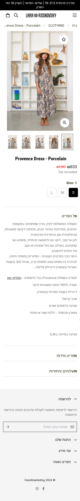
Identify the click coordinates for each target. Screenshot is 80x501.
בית (74, 25)
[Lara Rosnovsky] (41, 15)
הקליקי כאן (14, 278)
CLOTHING (56, 25)
